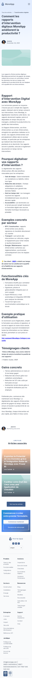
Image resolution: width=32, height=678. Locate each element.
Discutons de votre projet (16, 527)
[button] (28, 4)
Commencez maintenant (16, 522)
